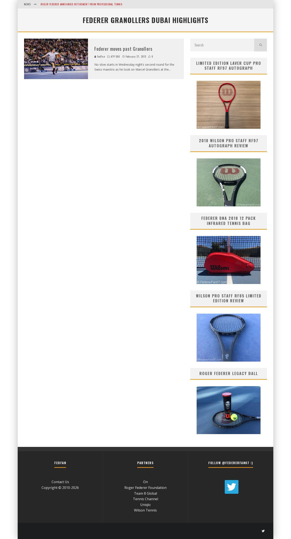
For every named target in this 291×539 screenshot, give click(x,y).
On (145, 482)
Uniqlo (145, 504)
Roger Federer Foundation (145, 487)
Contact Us (60, 482)
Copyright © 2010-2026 (60, 487)
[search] (260, 45)
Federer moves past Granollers (123, 48)
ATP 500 (115, 56)
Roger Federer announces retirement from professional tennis (81, 4)
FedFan (100, 56)
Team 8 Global (145, 493)
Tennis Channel (145, 499)
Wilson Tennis (145, 510)
